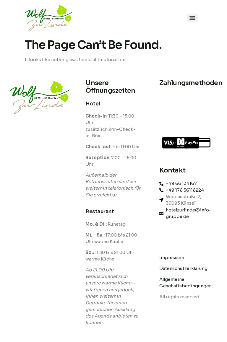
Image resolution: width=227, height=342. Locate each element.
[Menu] (192, 18)
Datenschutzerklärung (183, 268)
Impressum (171, 257)
